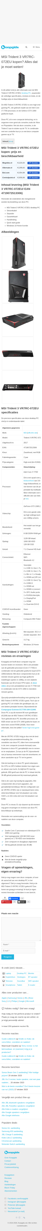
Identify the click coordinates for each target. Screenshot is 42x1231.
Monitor (31, 973)
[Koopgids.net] (10, 47)
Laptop (8, 973)
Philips (14, 1001)
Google (22, 1001)
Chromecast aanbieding (11, 1141)
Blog (6, 1181)
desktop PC (26, 93)
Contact (7, 1161)
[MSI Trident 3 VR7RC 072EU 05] (17, 387)
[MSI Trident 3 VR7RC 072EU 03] (17, 320)
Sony (4, 1001)
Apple (4, 998)
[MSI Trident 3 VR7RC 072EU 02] (17, 286)
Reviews (8, 1178)
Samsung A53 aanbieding (12, 1131)
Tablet (19, 985)
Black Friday (9, 1188)
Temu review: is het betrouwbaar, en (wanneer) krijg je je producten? (20, 1049)
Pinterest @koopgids (16, 1205)
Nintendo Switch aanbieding (13, 1144)
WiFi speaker (33, 981)
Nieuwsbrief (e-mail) (16, 1211)
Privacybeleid (10, 1164)
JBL (25, 998)
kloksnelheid (29, 481)
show (11, 141)
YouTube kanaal (14, 1208)
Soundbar (21, 981)
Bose (31, 998)
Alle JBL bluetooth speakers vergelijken (18, 1103)
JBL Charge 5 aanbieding (12, 1134)
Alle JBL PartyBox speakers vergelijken (18, 1106)
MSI (25, 433)
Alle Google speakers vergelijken (15, 1112)
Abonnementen (10, 1191)
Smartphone (10, 985)
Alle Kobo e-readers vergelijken (15, 1109)
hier (27, 499)
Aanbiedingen (10, 1185)
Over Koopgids (10, 1158)
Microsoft (30, 1001)
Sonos (20, 998)
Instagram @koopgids (17, 1202)
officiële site (32, 433)
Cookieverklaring (11, 1167)
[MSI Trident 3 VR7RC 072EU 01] (17, 253)
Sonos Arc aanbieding (11, 1128)
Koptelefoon (10, 977)
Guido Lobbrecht (8, 1039)
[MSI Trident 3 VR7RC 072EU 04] (17, 353)
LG (9, 1001)
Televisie (9, 981)
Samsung (12, 998)
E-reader (31, 985)
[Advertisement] (21, 22)
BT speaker (32, 977)
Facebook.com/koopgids (18, 1199)
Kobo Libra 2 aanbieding (12, 1138)
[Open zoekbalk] (26, 47)
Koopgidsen (9, 1175)
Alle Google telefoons (10, 1115)
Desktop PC (22, 973)
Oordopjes (21, 977)
